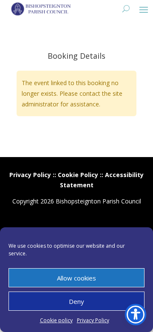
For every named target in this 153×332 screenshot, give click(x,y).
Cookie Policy (78, 175)
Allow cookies (76, 278)
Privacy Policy (93, 320)
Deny (76, 301)
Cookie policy (56, 320)
